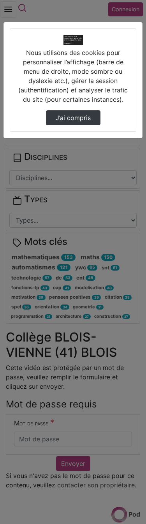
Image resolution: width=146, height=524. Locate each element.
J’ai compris (73, 118)
